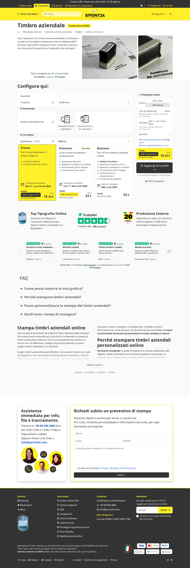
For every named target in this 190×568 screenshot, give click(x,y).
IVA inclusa (158, 101)
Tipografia (43, 5)
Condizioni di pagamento (96, 560)
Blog (22, 509)
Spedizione (30, 141)
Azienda (24, 500)
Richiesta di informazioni (112, 500)
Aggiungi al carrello (156, 165)
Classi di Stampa (68, 518)
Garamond (90, 372)
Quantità (25, 96)
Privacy (114, 560)
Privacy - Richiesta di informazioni (118, 468)
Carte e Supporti (68, 505)
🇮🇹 (141, 5)
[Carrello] (170, 14)
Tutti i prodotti (29, 14)
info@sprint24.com (34, 442)
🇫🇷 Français (46, 560)
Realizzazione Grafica (70, 536)
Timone (111, 372)
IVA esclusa (158, 105)
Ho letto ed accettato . (155, 517)
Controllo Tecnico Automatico (66, 127)
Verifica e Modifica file (32, 121)
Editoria (58, 5)
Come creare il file (69, 500)
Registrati (155, 5)
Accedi (169, 5)
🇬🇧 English (59, 560)
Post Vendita (66, 531)
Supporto (159, 14)
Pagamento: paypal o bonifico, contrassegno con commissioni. (153, 115)
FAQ (61, 509)
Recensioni (26, 505)
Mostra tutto (94, 364)
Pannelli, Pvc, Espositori (80, 5)
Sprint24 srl (22, 545)
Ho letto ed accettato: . (106, 468)
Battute (78, 372)
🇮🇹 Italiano (33, 560)
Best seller (26, 5)
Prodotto (25, 102)
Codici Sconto (66, 522)
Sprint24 (95, 15)
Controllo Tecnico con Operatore (85, 127)
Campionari (65, 513)
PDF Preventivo (155, 181)
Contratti (77, 560)
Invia (120, 474)
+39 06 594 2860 (45, 426)
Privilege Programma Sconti (74, 527)
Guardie (101, 372)
